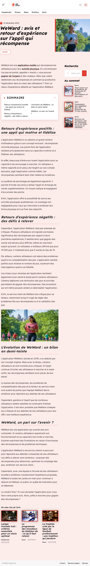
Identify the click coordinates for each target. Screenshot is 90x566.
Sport (5, 52)
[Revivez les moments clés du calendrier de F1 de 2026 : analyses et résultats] (69, 122)
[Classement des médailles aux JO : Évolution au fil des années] (69, 107)
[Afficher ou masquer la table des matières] (40, 97)
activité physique (30, 69)
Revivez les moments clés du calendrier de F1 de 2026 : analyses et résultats (81, 123)
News (24, 540)
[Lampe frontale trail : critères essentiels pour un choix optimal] (9, 516)
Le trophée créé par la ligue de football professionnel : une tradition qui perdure (50, 531)
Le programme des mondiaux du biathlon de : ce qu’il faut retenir (30, 530)
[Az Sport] (16, 5)
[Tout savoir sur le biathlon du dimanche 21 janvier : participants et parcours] (69, 91)
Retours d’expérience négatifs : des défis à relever (16, 114)
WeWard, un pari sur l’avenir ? (42, 112)
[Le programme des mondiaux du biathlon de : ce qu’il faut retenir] (30, 516)
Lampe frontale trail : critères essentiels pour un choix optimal (9, 530)
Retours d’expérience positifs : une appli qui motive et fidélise (16, 107)
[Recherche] (80, 5)
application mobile (27, 65)
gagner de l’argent (10, 76)
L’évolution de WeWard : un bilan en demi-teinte (42, 106)
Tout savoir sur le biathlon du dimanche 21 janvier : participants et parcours (81, 92)
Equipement (5, 540)
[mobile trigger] (4, 5)
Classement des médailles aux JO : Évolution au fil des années (81, 107)
